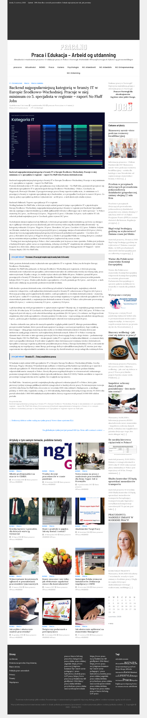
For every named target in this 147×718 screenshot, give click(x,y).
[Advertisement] (73, 22)
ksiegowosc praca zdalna (100, 689)
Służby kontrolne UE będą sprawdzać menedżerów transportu (122, 481)
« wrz (110, 623)
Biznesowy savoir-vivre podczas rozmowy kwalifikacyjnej (121, 133)
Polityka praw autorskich (19, 671)
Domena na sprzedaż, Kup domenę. (23, 663)
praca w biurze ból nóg (73, 656)
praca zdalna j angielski (99, 676)
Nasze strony (14, 667)
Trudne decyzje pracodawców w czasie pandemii (53, 476)
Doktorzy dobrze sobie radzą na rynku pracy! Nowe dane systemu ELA (41, 420)
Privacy (12, 675)
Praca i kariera (37, 83)
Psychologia (73, 67)
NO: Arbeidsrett (89, 67)
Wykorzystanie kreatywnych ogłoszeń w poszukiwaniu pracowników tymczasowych (23, 581)
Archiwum (13, 659)
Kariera (61, 67)
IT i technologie (15, 83)
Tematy (12, 678)
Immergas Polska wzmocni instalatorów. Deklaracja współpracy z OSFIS (88, 581)
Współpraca (13, 682)
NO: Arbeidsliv (105, 67)
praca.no (18, 67)
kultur (134, 672)
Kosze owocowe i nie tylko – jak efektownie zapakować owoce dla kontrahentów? (56, 581)
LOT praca (68, 676)
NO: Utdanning (73, 73)
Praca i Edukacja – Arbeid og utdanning (73, 54)
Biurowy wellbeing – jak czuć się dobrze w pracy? (122, 334)
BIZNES (42, 67)
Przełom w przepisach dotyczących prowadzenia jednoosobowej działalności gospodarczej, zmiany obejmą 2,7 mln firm (122, 191)
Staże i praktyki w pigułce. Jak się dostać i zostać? (55, 530)
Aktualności (30, 67)
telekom (133, 686)
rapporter (122, 684)
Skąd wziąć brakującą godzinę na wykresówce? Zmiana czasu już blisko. (122, 231)
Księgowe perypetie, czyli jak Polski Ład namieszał (53, 3)
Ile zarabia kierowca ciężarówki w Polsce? (120, 441)
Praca (51, 67)
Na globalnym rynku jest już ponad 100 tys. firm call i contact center (73, 430)
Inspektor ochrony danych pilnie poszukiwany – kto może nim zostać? (121, 387)
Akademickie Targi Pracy (87, 529)
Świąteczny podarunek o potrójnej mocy (54, 630)
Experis (129, 667)
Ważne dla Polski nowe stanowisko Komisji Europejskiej (120, 261)
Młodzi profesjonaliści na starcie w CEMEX (22, 475)
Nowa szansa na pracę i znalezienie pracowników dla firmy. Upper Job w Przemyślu (88, 477)
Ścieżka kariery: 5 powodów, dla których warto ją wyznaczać (23, 531)
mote (121, 680)
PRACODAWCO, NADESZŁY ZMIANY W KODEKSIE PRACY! (120, 517)
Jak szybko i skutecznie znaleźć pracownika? (21, 630)
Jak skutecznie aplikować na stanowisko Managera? (89, 630)
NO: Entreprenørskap (124, 67)
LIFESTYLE (124, 675)
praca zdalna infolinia (98, 686)
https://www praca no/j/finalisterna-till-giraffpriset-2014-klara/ (75, 678)
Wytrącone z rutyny (119, 294)
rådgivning (128, 684)
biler (122, 663)
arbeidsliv (119, 659)
